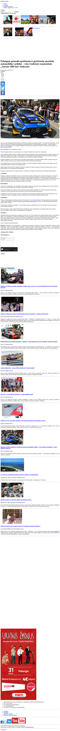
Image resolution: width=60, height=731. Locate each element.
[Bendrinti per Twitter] (3, 90)
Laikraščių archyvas (8, 6)
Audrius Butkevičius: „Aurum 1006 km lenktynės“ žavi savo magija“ (18, 368)
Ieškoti (16, 11)
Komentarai (56, 531)
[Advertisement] (30, 49)
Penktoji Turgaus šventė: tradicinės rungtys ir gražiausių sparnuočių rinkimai (20, 526)
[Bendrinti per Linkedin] (3, 85)
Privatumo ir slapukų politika (10, 715)
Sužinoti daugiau (30, 727)
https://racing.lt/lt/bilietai (6, 147)
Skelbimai (6, 712)
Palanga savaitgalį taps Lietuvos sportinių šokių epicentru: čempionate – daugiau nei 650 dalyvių (24, 313)
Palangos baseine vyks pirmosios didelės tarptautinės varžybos (16, 499)
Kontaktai (6, 5)
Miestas (11, 290)
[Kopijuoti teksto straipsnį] (2, 76)
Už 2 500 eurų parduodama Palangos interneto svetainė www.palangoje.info (19, 474)
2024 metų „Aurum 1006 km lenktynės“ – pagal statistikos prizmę (17, 394)
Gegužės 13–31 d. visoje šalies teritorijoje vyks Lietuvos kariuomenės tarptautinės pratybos (23, 420)
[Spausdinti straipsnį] (2, 80)
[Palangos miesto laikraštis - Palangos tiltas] (4, 1)
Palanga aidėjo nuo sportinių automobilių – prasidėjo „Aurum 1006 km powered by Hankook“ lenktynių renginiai (29, 341)
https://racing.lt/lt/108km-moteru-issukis (27, 201)
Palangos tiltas (12, 13)
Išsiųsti (2, 253)
